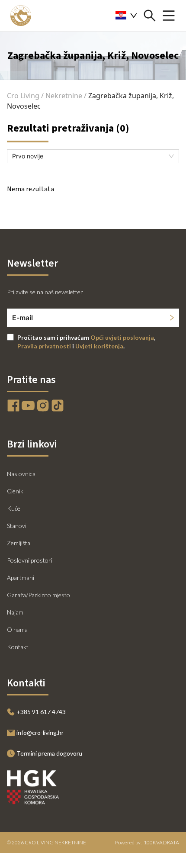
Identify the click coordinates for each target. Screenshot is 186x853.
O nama (17, 629)
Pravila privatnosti (44, 346)
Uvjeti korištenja (99, 346)
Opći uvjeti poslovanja (122, 337)
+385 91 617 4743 (41, 711)
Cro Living (23, 95)
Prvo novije (27, 156)
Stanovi (16, 525)
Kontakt (18, 646)
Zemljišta (18, 543)
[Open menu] (169, 16)
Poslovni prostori (29, 560)
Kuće (13, 508)
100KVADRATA (161, 842)
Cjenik (15, 491)
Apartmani (20, 577)
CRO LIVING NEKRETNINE (55, 842)
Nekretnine (63, 95)
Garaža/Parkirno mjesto (38, 595)
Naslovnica (21, 473)
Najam (15, 612)
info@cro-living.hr (40, 732)
